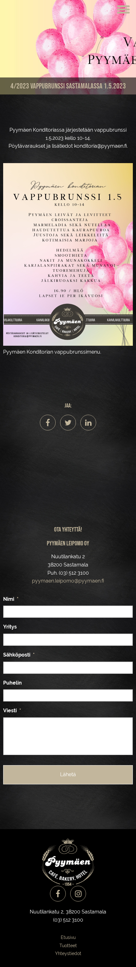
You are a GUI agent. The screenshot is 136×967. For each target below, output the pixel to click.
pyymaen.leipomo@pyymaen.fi (68, 581)
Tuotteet (68, 945)
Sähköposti (19, 655)
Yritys (10, 627)
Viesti (12, 711)
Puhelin (12, 683)
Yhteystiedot (68, 953)
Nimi (11, 599)
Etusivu (68, 937)
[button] (123, 9)
